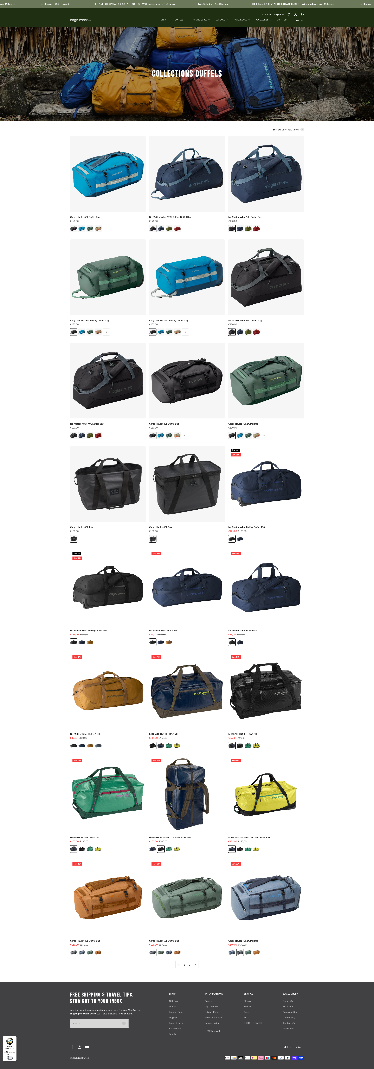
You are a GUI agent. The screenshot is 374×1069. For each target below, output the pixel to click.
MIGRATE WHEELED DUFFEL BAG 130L (249, 837)
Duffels (172, 1006)
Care (246, 1011)
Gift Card (300, 20)
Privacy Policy (212, 1011)
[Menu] (15, 1038)
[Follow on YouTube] (87, 1047)
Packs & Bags (176, 1022)
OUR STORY (282, 20)
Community (289, 1017)
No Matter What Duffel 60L (242, 630)
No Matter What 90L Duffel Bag (245, 217)
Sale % (163, 20)
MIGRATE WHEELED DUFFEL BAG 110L (170, 837)
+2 (106, 228)
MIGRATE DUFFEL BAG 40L (243, 733)
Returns (248, 1006)
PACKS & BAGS (240, 20)
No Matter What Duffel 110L (85, 733)
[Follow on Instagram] (80, 1047)
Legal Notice (211, 1006)
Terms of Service (213, 1017)
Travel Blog (288, 1028)
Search (208, 1001)
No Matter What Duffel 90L (163, 630)
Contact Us (289, 1022)
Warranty (288, 1006)
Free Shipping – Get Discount (144, 3)
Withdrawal (213, 1031)
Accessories (175, 1028)
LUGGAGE (220, 20)
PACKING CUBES (199, 20)
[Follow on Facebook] (72, 1047)
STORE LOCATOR (253, 1022)
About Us (288, 1001)
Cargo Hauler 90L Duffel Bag (243, 423)
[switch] (10, 1058)
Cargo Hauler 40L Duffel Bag (164, 423)
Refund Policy (212, 1022)
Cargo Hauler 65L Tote (82, 527)
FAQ (246, 1017)
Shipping (248, 1001)
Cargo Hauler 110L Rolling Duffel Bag (89, 320)
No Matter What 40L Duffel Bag (86, 423)
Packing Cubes (176, 1011)
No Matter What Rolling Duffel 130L (247, 527)
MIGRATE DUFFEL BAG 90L (164, 733)
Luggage (173, 1017)
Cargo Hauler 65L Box (160, 527)
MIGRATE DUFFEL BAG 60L (85, 837)
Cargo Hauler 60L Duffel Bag (85, 217)
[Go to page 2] (195, 964)
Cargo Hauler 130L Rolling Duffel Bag (168, 320)
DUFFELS (179, 20)
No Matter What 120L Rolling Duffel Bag (170, 217)
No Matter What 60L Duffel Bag (245, 320)
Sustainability (290, 1011)
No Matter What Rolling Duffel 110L (89, 630)
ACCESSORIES (262, 20)
